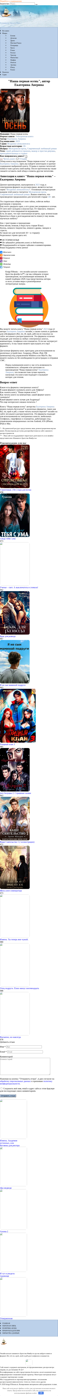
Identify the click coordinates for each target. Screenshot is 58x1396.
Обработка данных (10, 1333)
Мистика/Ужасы (15, 43)
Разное (12, 70)
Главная (6, 1323)
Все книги (5, 31)
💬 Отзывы (21, 159)
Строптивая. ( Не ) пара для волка (15, 490)
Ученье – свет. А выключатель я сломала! (19, 587)
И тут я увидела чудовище (7, 1274)
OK (41, 1393)
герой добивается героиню (18, 151)
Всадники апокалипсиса (18, 144)
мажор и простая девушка (43, 151)
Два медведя (5, 1188)
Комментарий (6, 1056)
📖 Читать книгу (8, 159)
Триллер (13, 55)
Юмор (12, 67)
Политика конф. (9, 1328)
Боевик (12, 36)
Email (3, 1052)
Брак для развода (8, 636)
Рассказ (13, 53)
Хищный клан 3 (7, 744)
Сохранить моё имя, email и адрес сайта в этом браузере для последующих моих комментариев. (27, 1089)
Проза (12, 48)
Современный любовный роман (42, 148)
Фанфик (13, 60)
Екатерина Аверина (16, 139)
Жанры (4, 33)
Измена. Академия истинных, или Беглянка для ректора (10, 1143)
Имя (3, 1047)
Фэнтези (13, 62)
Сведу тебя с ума (8, 538)
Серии (4, 75)
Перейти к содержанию (11, 1)
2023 (18, 141)
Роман (12, 50)
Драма (12, 41)
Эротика (13, 65)
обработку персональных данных (15, 1081)
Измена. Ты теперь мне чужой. (14, 939)
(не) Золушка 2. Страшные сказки (15, 793)
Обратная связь (9, 1326)
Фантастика (14, 58)
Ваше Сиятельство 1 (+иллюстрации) (17, 842)
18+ (24, 146)
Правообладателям (11, 1331)
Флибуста (5, 18)
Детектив (13, 38)
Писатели (5, 72)
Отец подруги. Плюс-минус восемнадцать (19, 988)
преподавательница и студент (13, 153)
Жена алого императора (11, 891)
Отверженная (6, 1318)
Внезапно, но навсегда (10, 1037)
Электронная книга (24, 136)
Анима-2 (4, 1231)
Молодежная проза (17, 148)
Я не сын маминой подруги (12, 685)
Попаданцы (14, 45)
